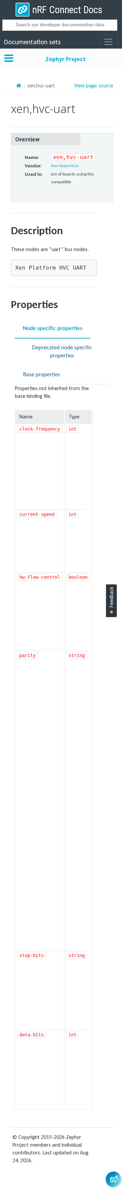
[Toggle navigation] (108, 42)
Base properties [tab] (41, 374)
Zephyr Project (65, 59)
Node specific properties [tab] (52, 328)
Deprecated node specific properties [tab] (62, 351)
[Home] (18, 85)
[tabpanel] (62, 746)
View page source (93, 86)
